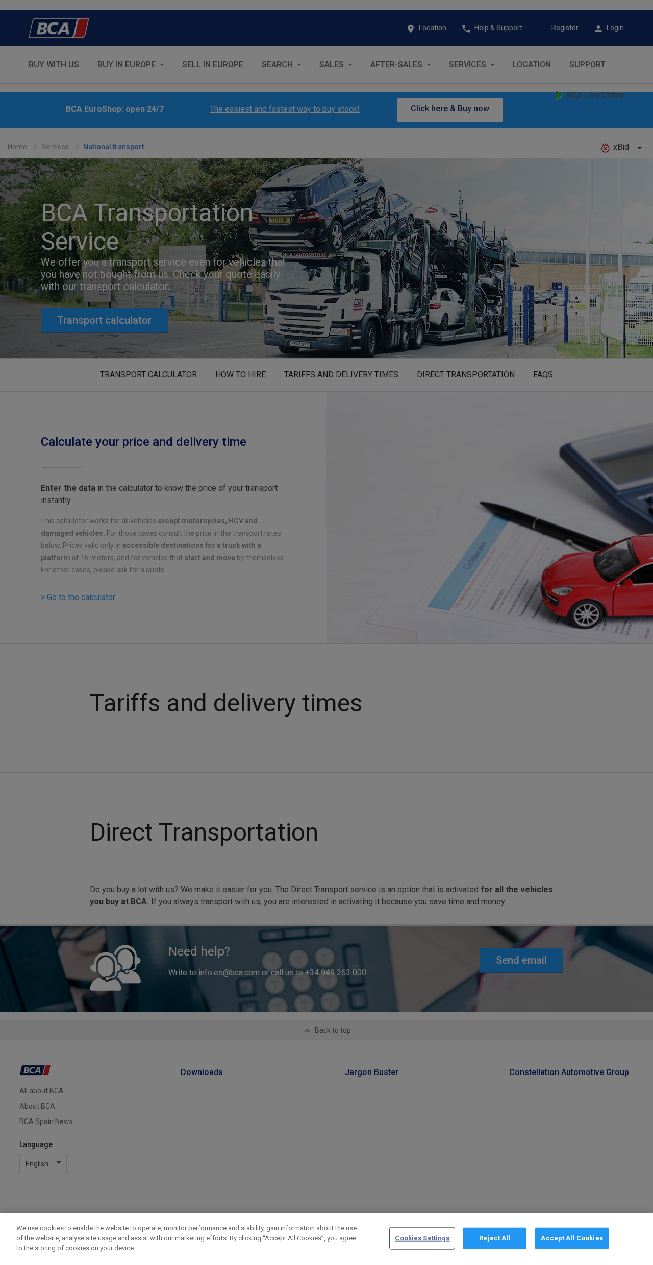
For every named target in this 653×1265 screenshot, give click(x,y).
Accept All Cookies (571, 1238)
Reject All (494, 1238)
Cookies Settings (422, 1238)
